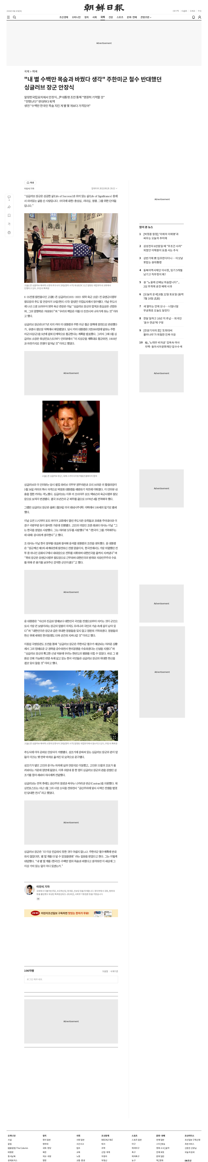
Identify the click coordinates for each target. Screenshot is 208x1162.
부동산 (104, 1160)
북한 (44, 1152)
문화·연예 (160, 1135)
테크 (103, 1144)
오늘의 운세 (190, 1152)
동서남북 (11, 1156)
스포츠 (134, 1135)
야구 (134, 1144)
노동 (78, 1156)
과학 (103, 1148)
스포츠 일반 (137, 1140)
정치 (44, 1135)
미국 (34, 71)
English (184, 11)
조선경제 (105, 1135)
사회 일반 (80, 1140)
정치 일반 (47, 1140)
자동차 (104, 1156)
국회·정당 (47, 1148)
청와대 (45, 1144)
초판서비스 (189, 1144)
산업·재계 (105, 1152)
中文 (199, 11)
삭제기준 (114, 971)
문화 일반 (160, 1156)
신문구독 (176, 11)
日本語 (192, 11)
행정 (44, 1160)
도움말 (105, 971)
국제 (26, 71)
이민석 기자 (29, 188)
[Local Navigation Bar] (8, 17)
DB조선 (188, 1160)
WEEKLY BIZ (107, 1140)
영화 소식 (160, 1148)
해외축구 (135, 1156)
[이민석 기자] (29, 890)
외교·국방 (47, 1156)
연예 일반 (160, 1140)
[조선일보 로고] (104, 7)
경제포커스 (12, 1160)
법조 (78, 1148)
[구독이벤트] (71, 913)
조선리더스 (189, 1135)
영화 (161, 1160)
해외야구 (135, 1148)
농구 (134, 1160)
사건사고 (80, 1144)
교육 (78, 1152)
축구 (134, 1152)
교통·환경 (80, 1160)
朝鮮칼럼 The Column (18, 1148)
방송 (163, 1144)
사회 (78, 1135)
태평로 (11, 1152)
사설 (10, 1140)
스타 (158, 1144)
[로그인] (199, 17)
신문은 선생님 (191, 1148)
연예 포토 (160, 1152)
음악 (167, 1148)
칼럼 (10, 1144)
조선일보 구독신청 (192, 1140)
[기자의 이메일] (38, 899)
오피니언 (11, 1135)
